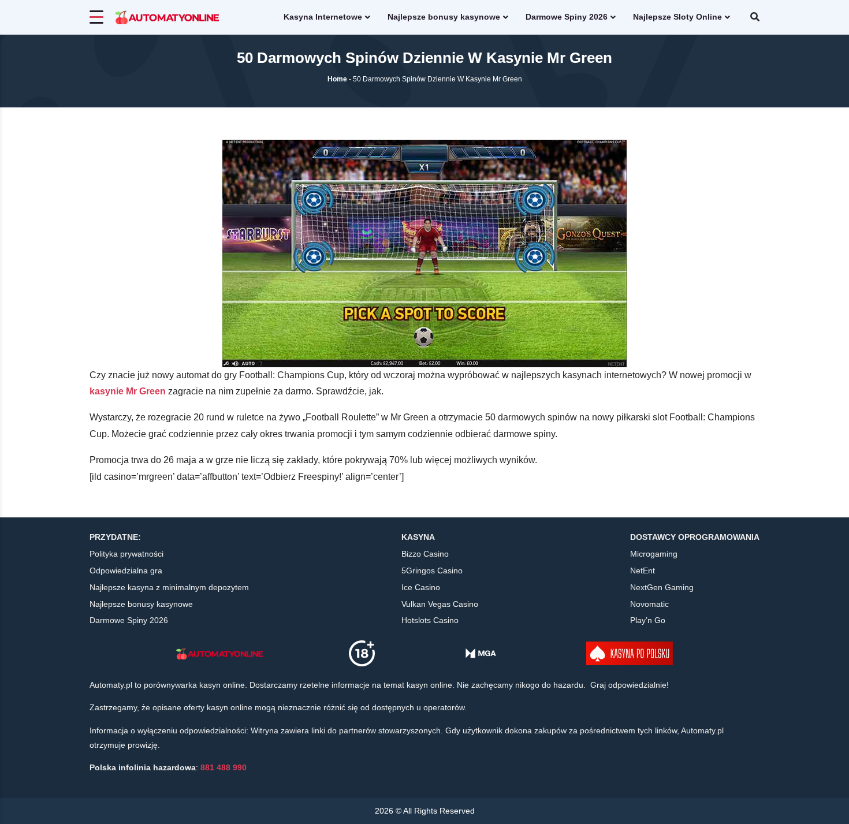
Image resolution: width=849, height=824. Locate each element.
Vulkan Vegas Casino (439, 604)
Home (337, 79)
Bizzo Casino (425, 553)
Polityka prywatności (126, 553)
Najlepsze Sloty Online (677, 16)
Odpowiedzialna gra (126, 570)
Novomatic (649, 604)
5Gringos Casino (432, 570)
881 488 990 (223, 767)
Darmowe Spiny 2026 (567, 16)
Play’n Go (647, 620)
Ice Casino (420, 587)
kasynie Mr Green (128, 391)
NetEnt (642, 570)
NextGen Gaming (662, 587)
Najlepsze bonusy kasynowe (444, 16)
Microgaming (653, 553)
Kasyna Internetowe (323, 16)
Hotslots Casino (430, 620)
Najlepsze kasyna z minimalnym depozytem (169, 587)
